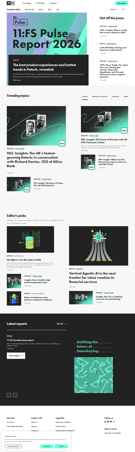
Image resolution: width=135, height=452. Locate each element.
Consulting (27, 3)
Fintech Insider (37, 276)
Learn (41, 9)
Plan (49, 9)
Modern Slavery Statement (65, 430)
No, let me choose (13, 446)
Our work (10, 422)
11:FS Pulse (40, 3)
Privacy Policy (61, 426)
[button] (54, 3)
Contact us (35, 430)
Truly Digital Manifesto (15, 426)
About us (34, 422)
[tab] (85, 96)
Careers (34, 426)
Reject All (47, 446)
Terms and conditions (63, 422)
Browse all (29, 9)
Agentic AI (79, 269)
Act (57, 9)
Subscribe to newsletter (113, 433)
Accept (61, 446)
